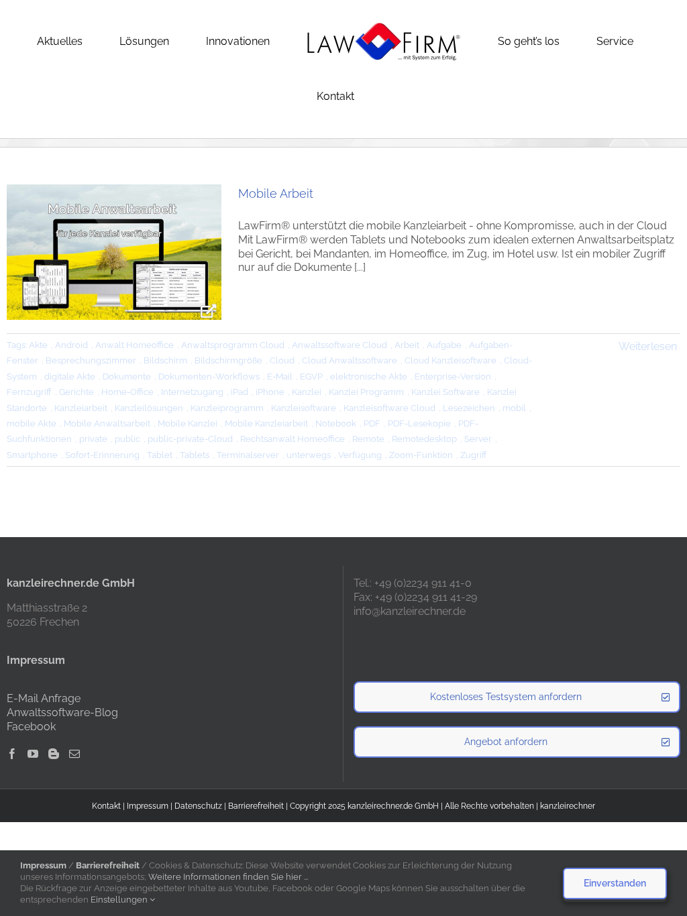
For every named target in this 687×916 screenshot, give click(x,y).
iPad (239, 392)
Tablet (159, 455)
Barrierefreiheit (256, 806)
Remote (368, 439)
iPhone (270, 392)
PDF (372, 423)
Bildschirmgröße (228, 360)
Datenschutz (198, 806)
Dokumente (127, 376)
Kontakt (106, 806)
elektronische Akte (368, 376)
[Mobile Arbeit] (114, 252)
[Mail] (74, 753)
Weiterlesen (648, 346)
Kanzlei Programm (366, 392)
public (127, 439)
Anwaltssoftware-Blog (62, 712)
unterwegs (308, 455)
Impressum (147, 806)
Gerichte (76, 392)
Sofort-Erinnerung (102, 455)
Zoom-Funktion (421, 455)
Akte (38, 345)
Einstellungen (120, 900)
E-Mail (280, 376)
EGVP (311, 376)
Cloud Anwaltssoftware (349, 360)
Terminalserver (248, 455)
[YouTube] (33, 753)
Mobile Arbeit (275, 193)
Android (71, 345)
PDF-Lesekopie (419, 423)
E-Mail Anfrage (44, 698)
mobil (514, 408)
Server (478, 439)
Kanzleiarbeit (80, 408)
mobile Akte (31, 423)
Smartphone (32, 455)
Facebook (31, 726)
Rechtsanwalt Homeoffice (292, 439)
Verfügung (360, 455)
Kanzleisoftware (303, 408)
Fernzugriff (29, 392)
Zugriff (473, 455)
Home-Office (127, 392)
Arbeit (406, 345)
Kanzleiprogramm (227, 408)
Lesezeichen (469, 408)
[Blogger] (53, 753)
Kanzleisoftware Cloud (389, 408)
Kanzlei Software (445, 392)
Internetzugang (192, 392)
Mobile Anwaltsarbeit (107, 423)
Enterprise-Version (453, 376)
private (93, 439)
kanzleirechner (567, 806)
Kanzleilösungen (149, 408)
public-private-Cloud (190, 439)
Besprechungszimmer (91, 360)
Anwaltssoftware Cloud (339, 345)
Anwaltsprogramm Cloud (232, 345)
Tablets (194, 455)
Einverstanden (615, 883)
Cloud (282, 360)
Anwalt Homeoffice (134, 345)
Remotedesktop (424, 439)
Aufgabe (444, 345)
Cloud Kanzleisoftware (450, 360)
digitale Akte (69, 376)
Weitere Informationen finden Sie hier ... (228, 877)
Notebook (335, 423)
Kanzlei (306, 392)
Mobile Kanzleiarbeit (266, 423)
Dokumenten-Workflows (209, 376)
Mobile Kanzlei (187, 423)
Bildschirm (165, 360)
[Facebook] (12, 753)
